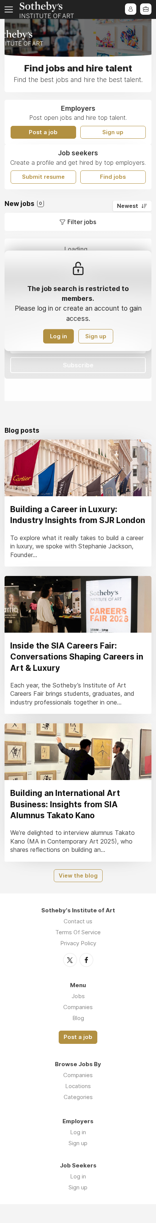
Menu (10, 9)
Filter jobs (81, 222)
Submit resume (43, 176)
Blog (78, 1018)
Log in (58, 336)
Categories (78, 1097)
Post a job (43, 132)
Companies (78, 1007)
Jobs (78, 996)
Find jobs (113, 176)
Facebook (86, 960)
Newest (127, 206)
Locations (78, 1086)
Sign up (112, 132)
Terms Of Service (78, 932)
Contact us (78, 921)
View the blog (78, 875)
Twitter (70, 960)
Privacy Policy (78, 943)
